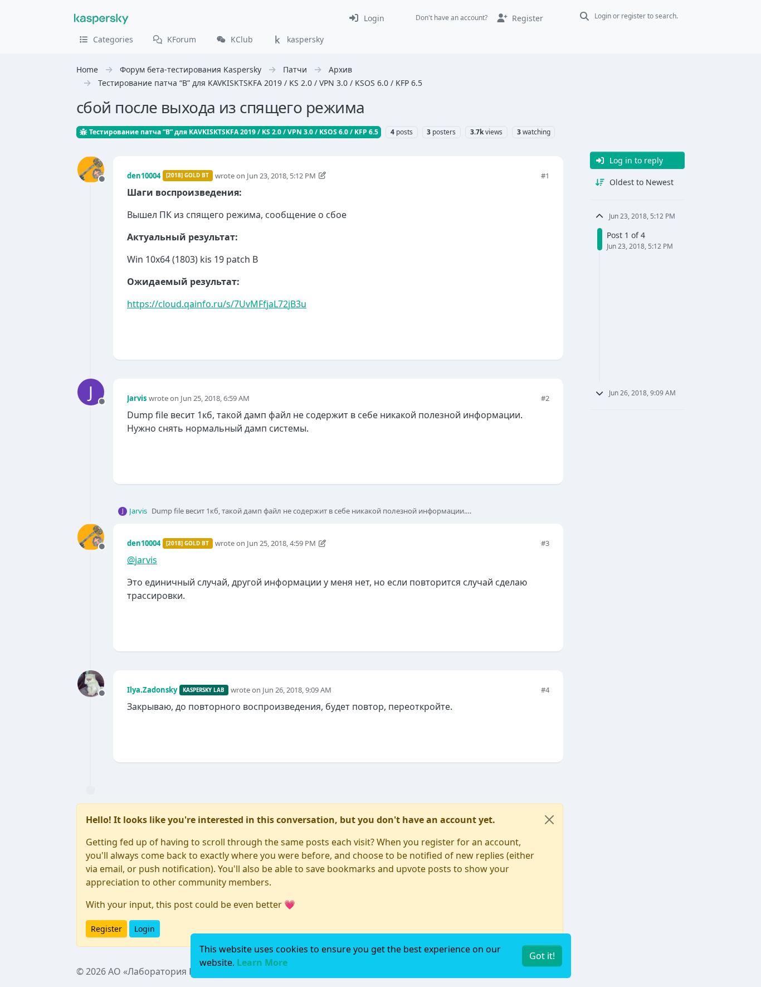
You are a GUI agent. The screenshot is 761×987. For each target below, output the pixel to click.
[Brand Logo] (101, 18)
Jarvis (137, 398)
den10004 (143, 176)
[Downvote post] (540, 332)
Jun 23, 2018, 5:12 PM (281, 176)
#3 (545, 543)
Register (106, 928)
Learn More (262, 962)
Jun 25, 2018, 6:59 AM (215, 398)
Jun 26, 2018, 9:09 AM (296, 690)
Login (144, 928)
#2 (545, 398)
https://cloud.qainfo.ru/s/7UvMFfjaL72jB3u (216, 304)
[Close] (549, 819)
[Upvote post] (501, 332)
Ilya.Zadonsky (152, 690)
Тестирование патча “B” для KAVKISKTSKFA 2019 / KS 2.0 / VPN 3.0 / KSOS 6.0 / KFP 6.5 (232, 132)
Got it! (542, 956)
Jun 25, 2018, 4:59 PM (281, 543)
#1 (545, 176)
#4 (545, 690)
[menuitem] (366, 18)
